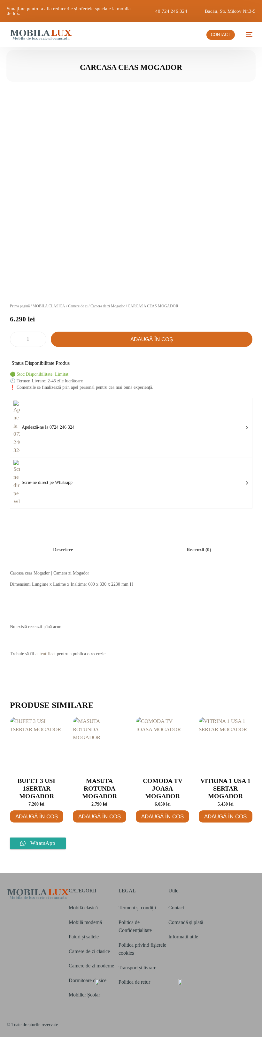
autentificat (45, 653)
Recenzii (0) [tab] (199, 549)
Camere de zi (78, 306)
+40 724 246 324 (170, 11)
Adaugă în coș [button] (36, 817)
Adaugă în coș (151, 339)
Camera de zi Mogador (107, 306)
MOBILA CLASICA (49, 306)
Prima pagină (20, 306)
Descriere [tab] (63, 549)
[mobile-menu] (246, 34)
